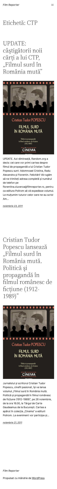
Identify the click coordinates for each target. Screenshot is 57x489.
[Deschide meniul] (52, 5)
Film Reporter (11, 4)
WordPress (38, 478)
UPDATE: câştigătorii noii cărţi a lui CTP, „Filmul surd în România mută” (22, 57)
